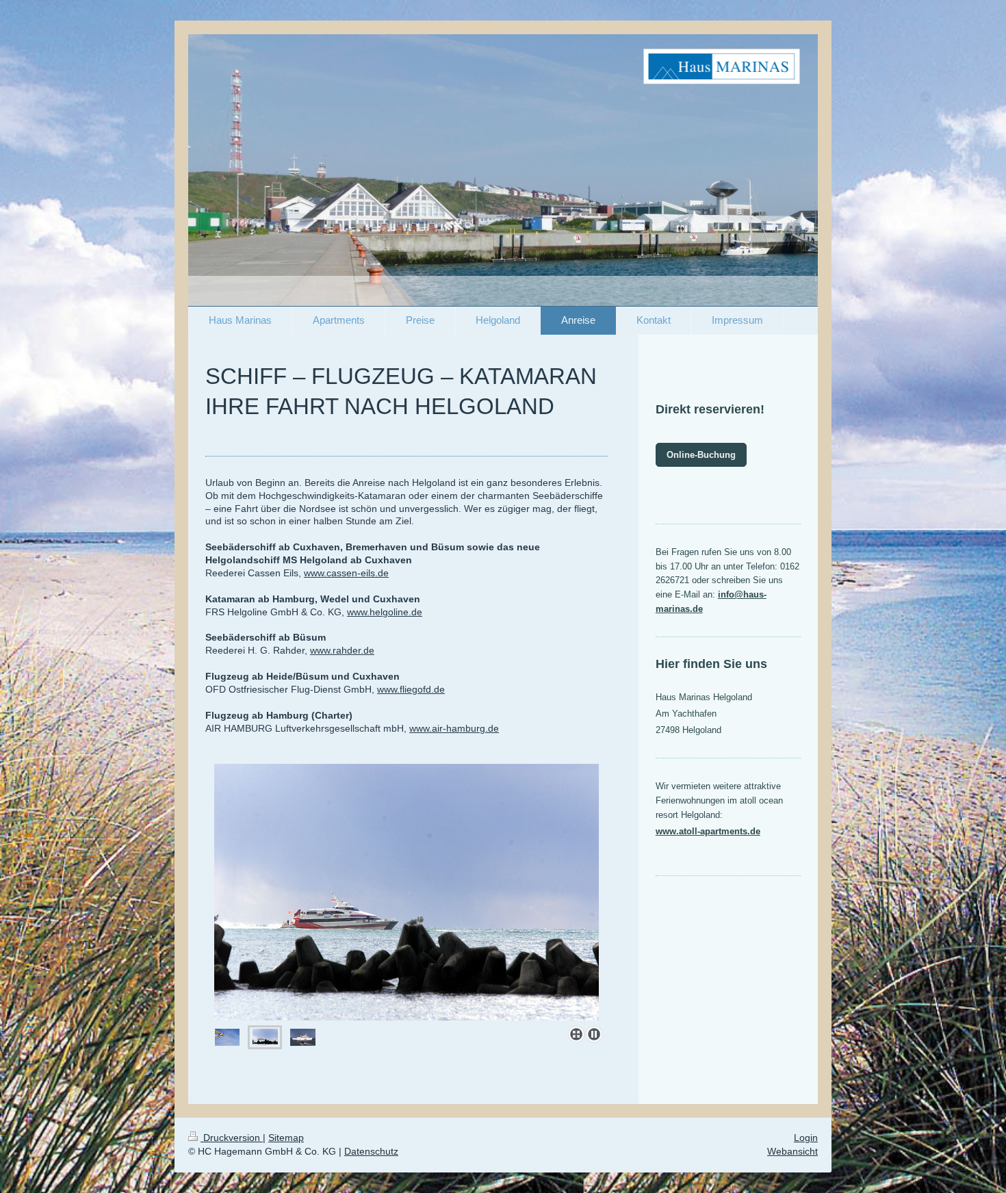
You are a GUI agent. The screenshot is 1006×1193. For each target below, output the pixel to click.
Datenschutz (371, 1151)
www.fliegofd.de (411, 689)
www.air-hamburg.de (454, 728)
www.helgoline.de (384, 611)
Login (806, 1137)
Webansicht (792, 1151)
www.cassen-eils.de (346, 572)
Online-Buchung (701, 455)
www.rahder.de (342, 650)
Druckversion (232, 1137)
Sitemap (286, 1137)
